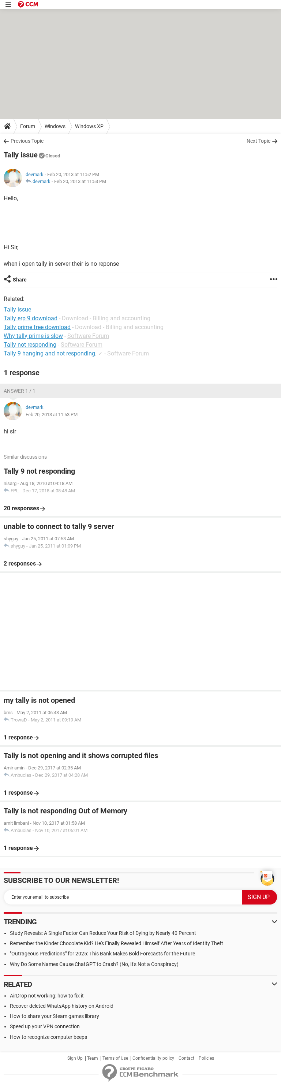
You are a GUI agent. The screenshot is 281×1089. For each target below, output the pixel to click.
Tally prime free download (37, 327)
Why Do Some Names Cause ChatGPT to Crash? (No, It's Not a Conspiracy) (94, 964)
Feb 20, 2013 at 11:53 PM (80, 181)
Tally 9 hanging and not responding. (50, 353)
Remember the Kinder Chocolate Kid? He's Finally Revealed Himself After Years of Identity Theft (116, 943)
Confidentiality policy (153, 1058)
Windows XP (89, 126)
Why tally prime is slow (33, 335)
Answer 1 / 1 (19, 391)
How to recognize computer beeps (48, 1037)
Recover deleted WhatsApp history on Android (61, 1006)
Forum (27, 126)
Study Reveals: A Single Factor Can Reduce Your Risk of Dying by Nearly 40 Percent (103, 933)
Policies (206, 1058)
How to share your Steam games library (54, 1016)
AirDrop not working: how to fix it (47, 996)
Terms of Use (115, 1058)
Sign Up (75, 1058)
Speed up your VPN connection (45, 1026)
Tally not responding (30, 344)
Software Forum (88, 335)
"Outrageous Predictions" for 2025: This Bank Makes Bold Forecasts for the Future (102, 953)
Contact (186, 1058)
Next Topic (258, 141)
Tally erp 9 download (30, 318)
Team (92, 1058)
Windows (55, 126)
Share (20, 280)
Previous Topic (27, 141)
